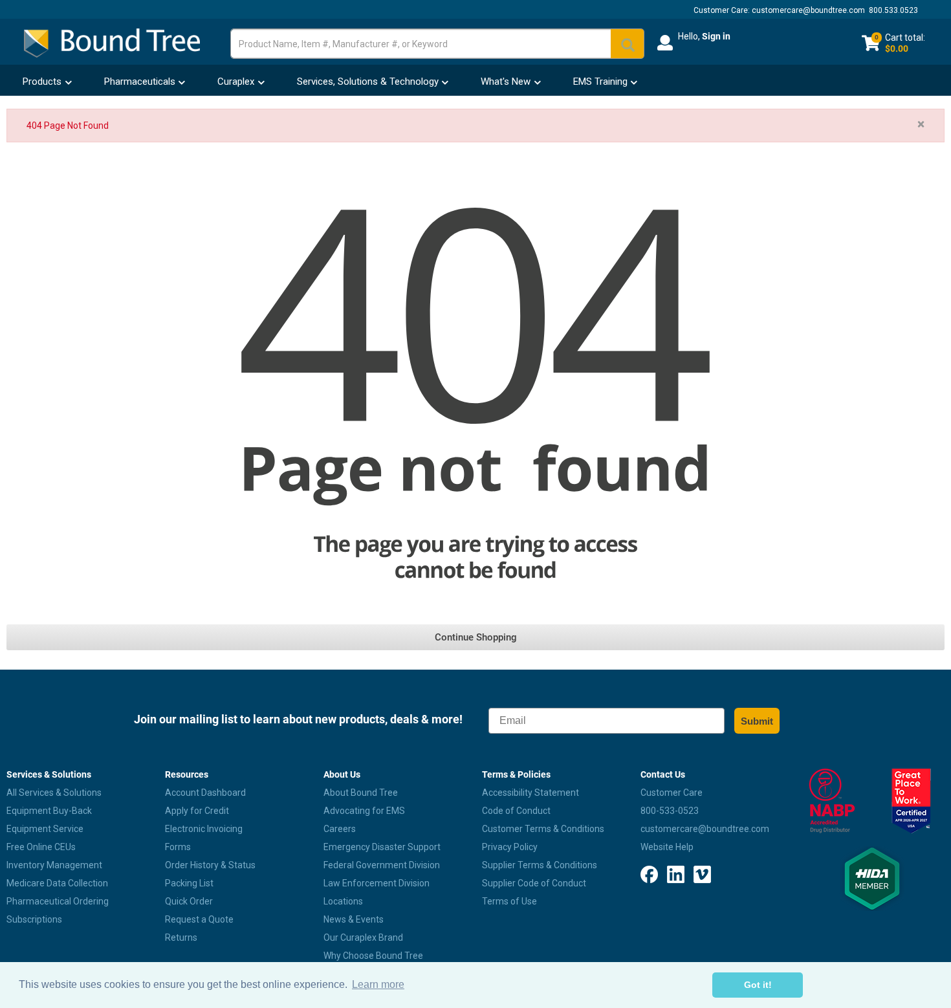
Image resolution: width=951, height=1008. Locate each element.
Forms (178, 847)
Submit (757, 721)
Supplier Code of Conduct (534, 883)
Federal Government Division (381, 865)
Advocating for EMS (364, 810)
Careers (339, 829)
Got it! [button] (758, 985)
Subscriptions (34, 919)
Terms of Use (509, 901)
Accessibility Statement (530, 792)
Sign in (716, 36)
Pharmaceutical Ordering (57, 901)
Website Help (667, 847)
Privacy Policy (510, 847)
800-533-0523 (669, 810)
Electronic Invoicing (204, 829)
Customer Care (671, 792)
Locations (343, 901)
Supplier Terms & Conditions (539, 865)
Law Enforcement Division (376, 883)
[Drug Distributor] (832, 801)
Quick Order (189, 901)
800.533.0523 (893, 10)
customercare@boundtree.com (808, 10)
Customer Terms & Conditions (543, 829)
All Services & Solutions (54, 792)
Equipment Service (44, 829)
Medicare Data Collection (57, 883)
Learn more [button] (378, 984)
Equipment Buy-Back (49, 810)
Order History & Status (210, 865)
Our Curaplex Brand (363, 937)
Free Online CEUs (41, 847)
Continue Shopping (476, 637)
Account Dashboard (205, 792)
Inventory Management (54, 865)
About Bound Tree (360, 792)
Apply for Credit (197, 810)
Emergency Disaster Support (382, 847)
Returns (181, 937)
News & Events (353, 919)
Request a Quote (199, 919)
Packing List (189, 883)
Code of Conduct (516, 810)
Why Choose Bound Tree (373, 955)
